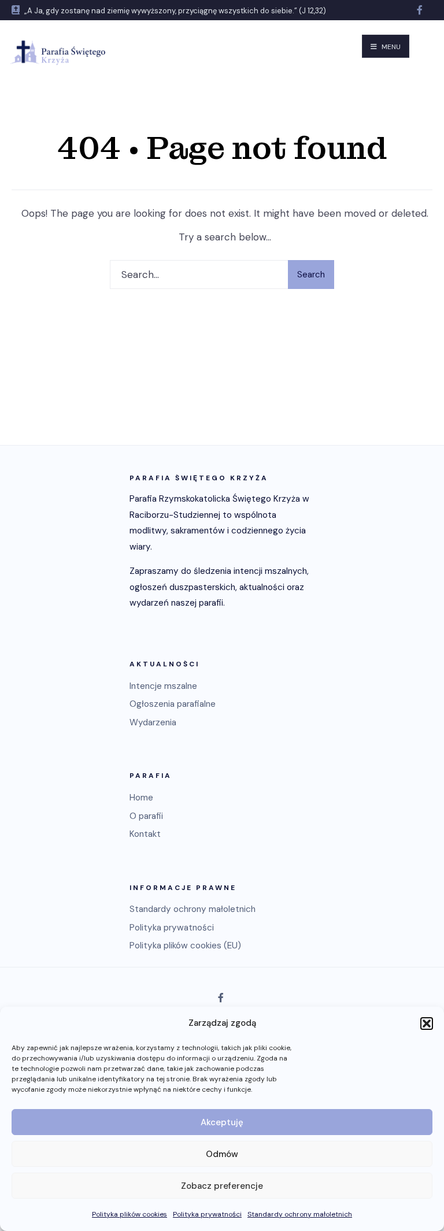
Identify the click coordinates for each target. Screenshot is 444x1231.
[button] (426, 1023)
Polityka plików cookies (129, 1214)
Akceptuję (222, 1122)
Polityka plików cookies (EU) (185, 945)
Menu (390, 46)
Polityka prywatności (207, 1214)
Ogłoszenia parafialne (173, 704)
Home (141, 797)
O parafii (146, 816)
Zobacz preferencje (222, 1186)
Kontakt (145, 834)
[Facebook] (420, 10)
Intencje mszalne (163, 686)
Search (311, 274)
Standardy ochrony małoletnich (299, 1214)
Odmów (222, 1154)
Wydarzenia (153, 722)
